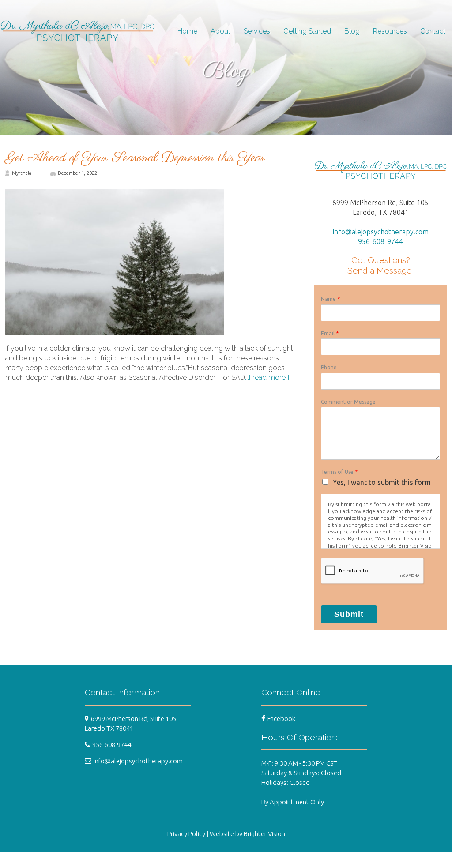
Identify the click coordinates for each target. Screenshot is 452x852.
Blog (352, 31)
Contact (432, 31)
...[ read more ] (267, 377)
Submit (349, 614)
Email (330, 333)
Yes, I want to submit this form (382, 482)
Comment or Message (348, 402)
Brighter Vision (264, 833)
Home (187, 31)
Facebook (281, 718)
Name (330, 299)
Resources (390, 31)
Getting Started (307, 31)
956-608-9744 (380, 241)
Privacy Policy (186, 833)
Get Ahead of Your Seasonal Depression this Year (135, 158)
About (220, 31)
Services (257, 31)
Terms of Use (339, 472)
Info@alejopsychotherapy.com (380, 232)
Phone (329, 367)
